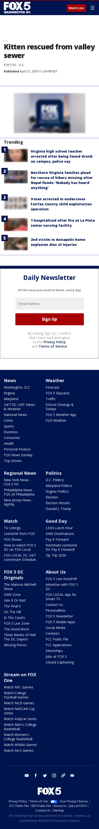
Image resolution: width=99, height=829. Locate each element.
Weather (55, 380)
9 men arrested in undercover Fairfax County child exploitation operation (61, 204)
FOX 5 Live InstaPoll (61, 578)
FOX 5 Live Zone (17, 623)
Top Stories (13, 460)
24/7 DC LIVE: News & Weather (19, 406)
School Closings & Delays (60, 406)
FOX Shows (13, 539)
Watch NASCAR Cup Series (19, 710)
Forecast (52, 387)
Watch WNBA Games (20, 744)
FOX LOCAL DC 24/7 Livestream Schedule (20, 557)
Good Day (56, 521)
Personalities (56, 610)
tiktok (63, 775)
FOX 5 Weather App (61, 414)
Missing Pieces (15, 645)
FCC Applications (59, 645)
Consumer (12, 437)
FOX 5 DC (10, 65)
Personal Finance (17, 449)
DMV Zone (12, 594)
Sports (9, 426)
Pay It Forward (57, 539)
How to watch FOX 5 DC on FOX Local (20, 547)
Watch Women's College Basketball (18, 736)
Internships (54, 650)
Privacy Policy (54, 342)
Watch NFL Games (18, 687)
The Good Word (16, 629)
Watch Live (76, 8)
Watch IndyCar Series (20, 718)
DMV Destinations (60, 533)
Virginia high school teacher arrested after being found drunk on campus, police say (62, 156)
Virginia (9, 393)
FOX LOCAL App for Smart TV (61, 596)
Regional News (20, 473)
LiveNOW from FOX (19, 533)
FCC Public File (57, 639)
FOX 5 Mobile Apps (60, 622)
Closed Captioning (60, 662)
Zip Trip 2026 (56, 555)
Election (52, 497)
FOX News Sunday (18, 455)
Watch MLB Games (19, 703)
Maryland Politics (59, 485)
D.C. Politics (55, 480)
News (10, 380)
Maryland (11, 399)
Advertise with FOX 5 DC (62, 586)
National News (15, 414)
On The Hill (12, 612)
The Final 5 (12, 606)
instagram (54, 775)
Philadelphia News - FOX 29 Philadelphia (19, 492)
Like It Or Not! (15, 600)
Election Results (58, 503)
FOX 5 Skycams (58, 393)
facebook (36, 775)
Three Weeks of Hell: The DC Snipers (20, 637)
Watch (11, 521)
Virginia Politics (57, 491)
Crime (8, 420)
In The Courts (14, 617)
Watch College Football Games (16, 695)
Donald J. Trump (58, 508)
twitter (45, 775)
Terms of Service (53, 346)
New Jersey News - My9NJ (18, 502)
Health (9, 443)
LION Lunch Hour (59, 528)
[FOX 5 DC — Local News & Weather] (18, 7)
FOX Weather (56, 420)
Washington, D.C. (17, 387)
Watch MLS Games (19, 750)
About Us (56, 572)
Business (11, 432)
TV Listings (12, 528)
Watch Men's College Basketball (20, 726)
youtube (27, 775)
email (72, 775)
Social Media (55, 627)
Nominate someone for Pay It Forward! (61, 547)
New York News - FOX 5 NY (17, 482)
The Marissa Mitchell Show (20, 586)
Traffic (51, 399)
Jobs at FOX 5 (56, 656)
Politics (54, 473)
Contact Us (54, 604)
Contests (53, 633)
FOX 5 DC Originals (14, 574)
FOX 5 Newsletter (59, 616)
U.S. (21, 65)
